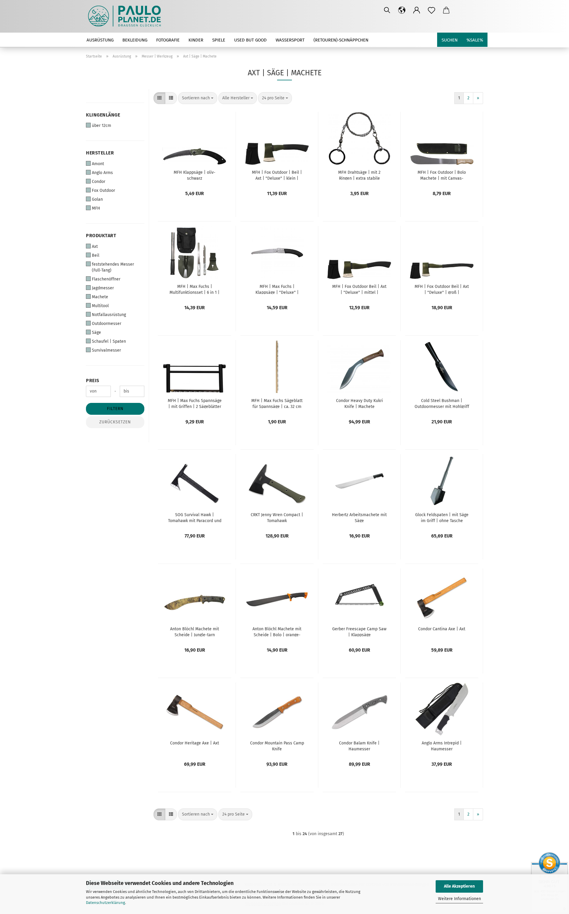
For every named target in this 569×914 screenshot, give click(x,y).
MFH (96, 208)
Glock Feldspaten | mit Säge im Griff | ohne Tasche (442, 517)
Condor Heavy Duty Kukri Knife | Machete (359, 403)
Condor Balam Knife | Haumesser (359, 746)
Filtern (115, 408)
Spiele (218, 40)
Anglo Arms (102, 172)
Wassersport (290, 40)
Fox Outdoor (103, 190)
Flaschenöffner (106, 279)
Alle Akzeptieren (459, 886)
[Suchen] (387, 10)
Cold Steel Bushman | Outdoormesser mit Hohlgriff (442, 403)
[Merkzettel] (431, 10)
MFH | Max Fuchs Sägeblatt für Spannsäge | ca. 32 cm (277, 403)
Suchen (450, 40)
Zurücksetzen (115, 422)
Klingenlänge (103, 115)
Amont (98, 163)
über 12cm (101, 125)
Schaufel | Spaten (109, 341)
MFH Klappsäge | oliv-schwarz (194, 175)
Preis (92, 380)
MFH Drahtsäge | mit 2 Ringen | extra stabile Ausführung (359, 175)
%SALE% (474, 40)
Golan (97, 199)
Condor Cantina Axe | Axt (441, 628)
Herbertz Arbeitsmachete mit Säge (359, 517)
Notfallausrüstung (109, 314)
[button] (401, 10)
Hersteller (100, 153)
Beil (95, 255)
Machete (100, 296)
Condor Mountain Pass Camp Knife (277, 746)
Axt (95, 246)
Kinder (195, 40)
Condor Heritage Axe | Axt (194, 743)
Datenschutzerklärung (105, 902)
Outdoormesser (106, 323)
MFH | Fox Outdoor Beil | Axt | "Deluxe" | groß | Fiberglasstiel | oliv (442, 289)
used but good (250, 40)
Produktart (101, 235)
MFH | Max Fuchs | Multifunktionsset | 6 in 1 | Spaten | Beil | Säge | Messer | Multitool (195, 289)
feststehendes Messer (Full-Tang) (113, 267)
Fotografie (168, 40)
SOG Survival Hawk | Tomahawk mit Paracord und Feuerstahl (194, 517)
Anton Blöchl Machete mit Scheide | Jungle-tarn (194, 631)
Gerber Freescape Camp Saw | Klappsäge (359, 631)
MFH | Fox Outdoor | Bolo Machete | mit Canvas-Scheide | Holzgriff (442, 175)
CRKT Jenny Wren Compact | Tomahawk (277, 517)
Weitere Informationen (459, 898)
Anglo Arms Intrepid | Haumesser (442, 746)
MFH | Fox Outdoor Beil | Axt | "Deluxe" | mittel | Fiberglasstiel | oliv (359, 289)
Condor (98, 181)
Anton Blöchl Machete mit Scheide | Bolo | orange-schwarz (276, 631)
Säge (96, 332)
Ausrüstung (100, 40)
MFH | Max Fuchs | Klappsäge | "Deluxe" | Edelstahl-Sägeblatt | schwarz (277, 289)
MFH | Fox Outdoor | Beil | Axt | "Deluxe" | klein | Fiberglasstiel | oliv (277, 175)
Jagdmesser (103, 288)
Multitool (100, 305)
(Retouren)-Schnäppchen (341, 40)
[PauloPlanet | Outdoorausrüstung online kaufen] (126, 16)
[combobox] (197, 98)
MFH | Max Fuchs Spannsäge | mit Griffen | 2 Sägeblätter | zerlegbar (195, 403)
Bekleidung (134, 40)
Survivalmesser (106, 350)
